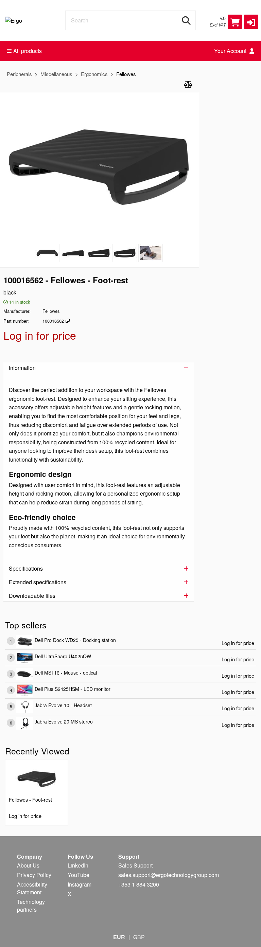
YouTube (78, 875)
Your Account (231, 51)
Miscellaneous (56, 73)
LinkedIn (78, 865)
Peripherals (19, 73)
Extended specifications (37, 582)
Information (22, 368)
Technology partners (31, 905)
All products (27, 51)
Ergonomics (94, 73)
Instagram (79, 884)
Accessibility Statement (32, 888)
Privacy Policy (34, 875)
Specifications (26, 568)
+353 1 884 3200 (138, 884)
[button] (251, 22)
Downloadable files (32, 596)
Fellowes (126, 73)
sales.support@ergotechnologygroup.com (168, 875)
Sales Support (135, 865)
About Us (28, 865)
